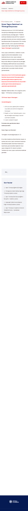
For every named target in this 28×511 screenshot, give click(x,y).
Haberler (10, 8)
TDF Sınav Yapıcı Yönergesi (9, 97)
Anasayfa (4, 8)
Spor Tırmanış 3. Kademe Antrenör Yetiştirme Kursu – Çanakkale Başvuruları (14, 210)
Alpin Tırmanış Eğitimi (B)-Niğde (14, 187)
